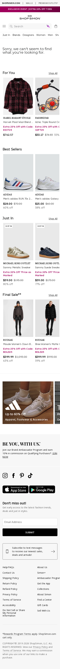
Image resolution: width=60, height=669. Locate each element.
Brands (16, 35)
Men (50, 35)
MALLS (29, 3)
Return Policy (10, 583)
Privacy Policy (10, 594)
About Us (42, 567)
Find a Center (44, 599)
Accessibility (9, 605)
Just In (6, 35)
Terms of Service (12, 599)
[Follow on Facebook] (14, 477)
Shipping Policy (11, 578)
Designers (28, 35)
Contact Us (9, 572)
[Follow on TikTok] (30, 477)
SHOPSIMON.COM (11, 3)
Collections (43, 588)
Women (40, 35)
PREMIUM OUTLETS (48, 3)
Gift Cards (42, 605)
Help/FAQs (8, 567)
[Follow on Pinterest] (22, 477)
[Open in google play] (42, 492)
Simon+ (41, 572)
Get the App (43, 583)
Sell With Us (43, 610)
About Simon (44, 594)
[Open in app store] (16, 492)
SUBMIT (29, 532)
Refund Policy (10, 588)
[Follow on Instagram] (5, 477)
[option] (19, 109)
